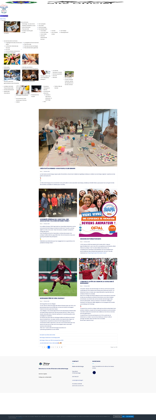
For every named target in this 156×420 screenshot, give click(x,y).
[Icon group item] (94, 399)
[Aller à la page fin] (65, 373)
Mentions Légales (43, 401)
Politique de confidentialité (45, 404)
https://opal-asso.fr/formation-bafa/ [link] (97, 280)
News (41, 198)
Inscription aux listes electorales (47, 362)
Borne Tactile (4, 16)
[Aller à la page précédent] (41, 373)
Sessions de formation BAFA (90, 266)
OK (123, 416)
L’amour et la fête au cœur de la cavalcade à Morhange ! (97, 309)
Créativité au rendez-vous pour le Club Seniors (57, 196)
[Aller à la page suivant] (63, 373)
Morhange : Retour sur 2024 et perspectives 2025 (51, 367)
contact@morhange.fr (77, 407)
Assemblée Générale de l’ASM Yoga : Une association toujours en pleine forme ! (54, 247)
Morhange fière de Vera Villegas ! (52, 325)
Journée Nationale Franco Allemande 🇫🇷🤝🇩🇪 (50, 370)
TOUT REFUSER (129, 416)
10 (61, 374)
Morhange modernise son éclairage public (50, 364)
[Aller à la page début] (39, 373)
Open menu (3, 18)
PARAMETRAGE (117, 416)
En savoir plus (19, 417)
